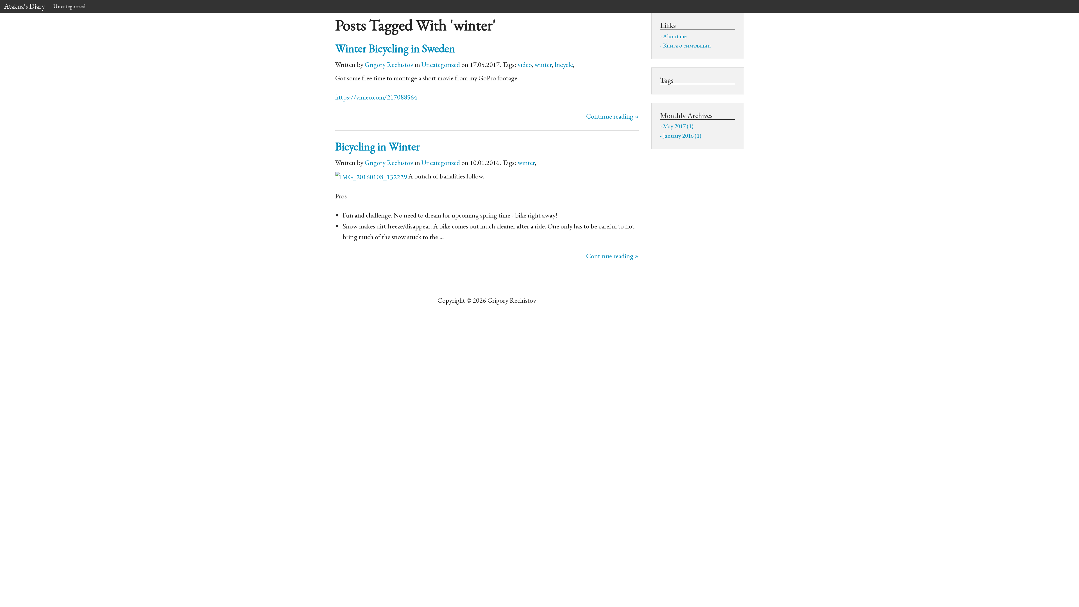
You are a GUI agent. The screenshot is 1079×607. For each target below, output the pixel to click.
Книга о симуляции (687, 45)
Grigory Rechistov (389, 64)
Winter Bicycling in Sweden (395, 48)
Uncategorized (69, 6)
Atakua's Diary (24, 6)
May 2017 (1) (678, 126)
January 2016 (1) (682, 135)
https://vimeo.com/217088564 (376, 97)
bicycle (564, 64)
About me (675, 36)
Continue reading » (612, 116)
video (525, 64)
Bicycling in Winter (377, 146)
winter (543, 64)
